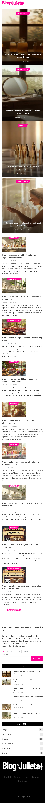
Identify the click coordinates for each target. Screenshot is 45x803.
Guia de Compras (22, 13)
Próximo (25, 651)
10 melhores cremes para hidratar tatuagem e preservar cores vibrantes (19, 380)
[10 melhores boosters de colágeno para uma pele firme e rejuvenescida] (14, 533)
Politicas (22, 780)
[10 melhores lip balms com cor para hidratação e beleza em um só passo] (14, 451)
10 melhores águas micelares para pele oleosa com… (26, 714)
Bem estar (13, 238)
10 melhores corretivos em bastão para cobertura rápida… (27, 681)
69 (19, 651)
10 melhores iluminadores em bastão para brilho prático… (27, 689)
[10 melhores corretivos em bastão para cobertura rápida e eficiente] (23, 93)
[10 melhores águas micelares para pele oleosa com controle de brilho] (14, 285)
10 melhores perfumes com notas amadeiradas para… (26, 672)
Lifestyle (22, 126)
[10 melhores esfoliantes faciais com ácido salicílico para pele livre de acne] (14, 575)
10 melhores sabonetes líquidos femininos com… (27, 705)
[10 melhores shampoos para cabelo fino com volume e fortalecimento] (23, 205)
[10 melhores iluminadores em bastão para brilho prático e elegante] (23, 149)
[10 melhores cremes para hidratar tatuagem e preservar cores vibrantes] (14, 368)
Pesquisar (5, 654)
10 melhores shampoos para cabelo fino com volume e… (28, 697)
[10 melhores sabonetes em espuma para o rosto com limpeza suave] (14, 492)
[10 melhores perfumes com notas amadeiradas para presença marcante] (23, 37)
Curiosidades (6, 748)
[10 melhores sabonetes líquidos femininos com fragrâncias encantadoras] (14, 244)
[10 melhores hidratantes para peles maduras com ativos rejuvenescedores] (14, 409)
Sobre (27, 777)
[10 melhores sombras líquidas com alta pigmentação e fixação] (14, 616)
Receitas (5, 753)
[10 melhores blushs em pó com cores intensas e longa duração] (14, 327)
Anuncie (18, 777)
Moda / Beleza (6, 734)
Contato (8, 777)
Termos (35, 777)
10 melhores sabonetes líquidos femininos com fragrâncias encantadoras (19, 256)
